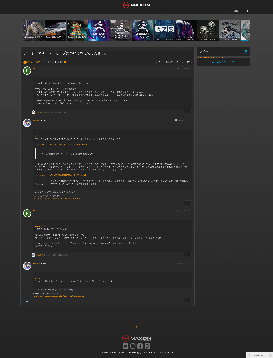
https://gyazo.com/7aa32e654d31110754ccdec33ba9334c (61, 175)
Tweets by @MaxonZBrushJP (210, 57)
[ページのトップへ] (136, 327)
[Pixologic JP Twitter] (125, 346)
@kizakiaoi (40, 226)
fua (34, 68)
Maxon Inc (111, 353)
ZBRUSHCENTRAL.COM (152, 353)
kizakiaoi (36, 120)
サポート (122, 353)
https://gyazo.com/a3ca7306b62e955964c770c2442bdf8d (61, 144)
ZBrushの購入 (134, 353)
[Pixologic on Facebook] (140, 346)
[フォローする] (246, 51)
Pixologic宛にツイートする (223, 62)
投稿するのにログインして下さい (177, 62)
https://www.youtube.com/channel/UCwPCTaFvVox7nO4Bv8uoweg (58, 198)
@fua (44, 120)
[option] (33, 30)
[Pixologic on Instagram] (133, 346)
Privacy (169, 353)
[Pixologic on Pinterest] (147, 346)
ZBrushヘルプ (33, 62)
